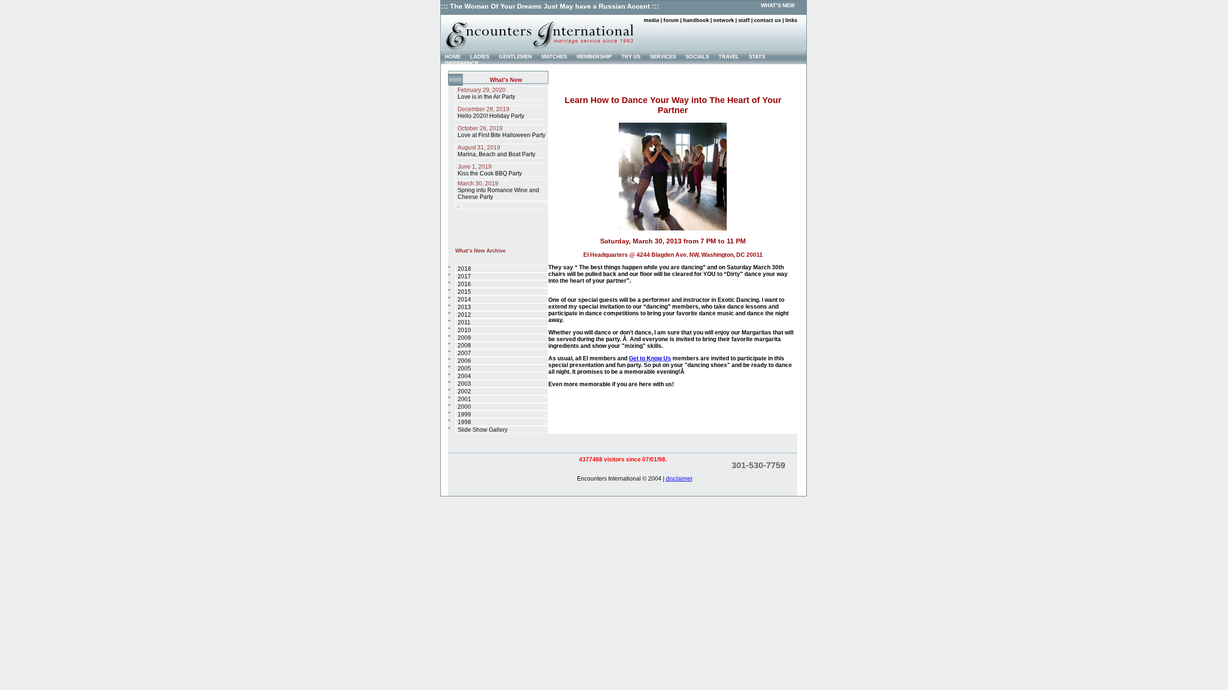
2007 (464, 353)
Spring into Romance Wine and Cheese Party (498, 190)
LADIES (479, 56)
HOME (452, 56)
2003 (464, 383)
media (651, 20)
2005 (464, 368)
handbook (696, 20)
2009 (464, 337)
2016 (464, 284)
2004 (464, 376)
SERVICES (663, 56)
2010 (464, 330)
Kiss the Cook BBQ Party (490, 170)
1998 (464, 422)
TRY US (630, 56)
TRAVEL (729, 56)
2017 (464, 276)
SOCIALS (697, 56)
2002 (464, 391)
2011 (464, 322)
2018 (464, 268)
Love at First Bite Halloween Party (501, 131)
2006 (464, 360)
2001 (464, 399)
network (723, 20)
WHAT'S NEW (777, 5)
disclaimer (679, 478)
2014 (464, 299)
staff (744, 20)
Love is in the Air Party (486, 93)
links (791, 20)
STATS (757, 56)
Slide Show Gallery (483, 429)
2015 (464, 291)
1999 (464, 414)
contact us (767, 20)
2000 (464, 406)
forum (671, 20)
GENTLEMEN (515, 56)
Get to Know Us (650, 358)
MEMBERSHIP (594, 56)
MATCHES (554, 56)
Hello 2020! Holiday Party (491, 112)
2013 (464, 307)
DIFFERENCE (461, 63)
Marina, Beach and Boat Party (496, 151)
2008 (464, 345)
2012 (464, 314)
